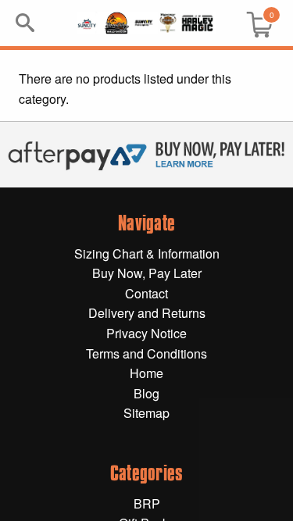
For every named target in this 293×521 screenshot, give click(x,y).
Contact (146, 293)
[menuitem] (253, 23)
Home (146, 373)
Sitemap (146, 413)
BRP (147, 503)
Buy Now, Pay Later (147, 273)
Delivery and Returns (146, 313)
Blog (146, 393)
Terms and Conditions (146, 353)
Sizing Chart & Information (147, 253)
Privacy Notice (146, 333)
